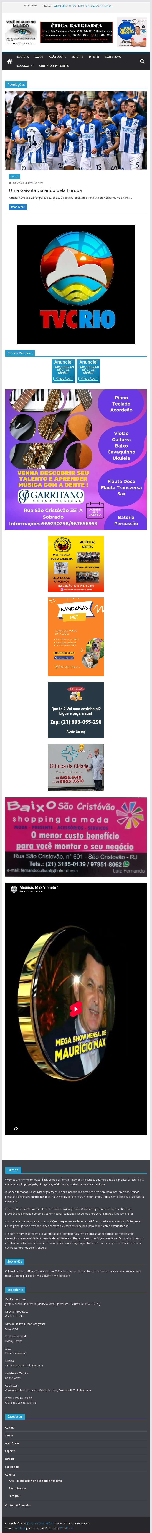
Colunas (23, 65)
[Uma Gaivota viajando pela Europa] (76, 130)
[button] (31, 65)
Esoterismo (113, 57)
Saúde (39, 57)
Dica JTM (14, 1496)
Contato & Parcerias (54, 65)
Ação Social (57, 57)
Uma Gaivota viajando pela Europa (45, 190)
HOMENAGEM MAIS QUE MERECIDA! (75, 6)
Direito (94, 57)
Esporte (77, 57)
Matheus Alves (35, 183)
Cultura (23, 57)
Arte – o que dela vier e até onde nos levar (35, 1480)
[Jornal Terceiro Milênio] (9, 61)
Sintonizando (17, 1488)
